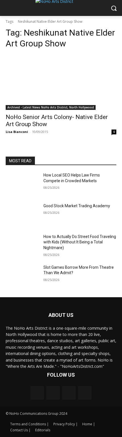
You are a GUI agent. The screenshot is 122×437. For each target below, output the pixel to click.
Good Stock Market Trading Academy (76, 206)
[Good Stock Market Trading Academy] (22, 215)
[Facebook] (37, 392)
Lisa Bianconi (17, 132)
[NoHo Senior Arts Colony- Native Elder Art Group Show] (61, 82)
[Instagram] (53, 392)
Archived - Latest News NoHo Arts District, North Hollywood (50, 107)
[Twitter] (84, 392)
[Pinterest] (68, 392)
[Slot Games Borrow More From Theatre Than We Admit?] (22, 276)
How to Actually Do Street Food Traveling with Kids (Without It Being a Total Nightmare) (79, 242)
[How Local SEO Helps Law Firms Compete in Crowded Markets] (22, 184)
